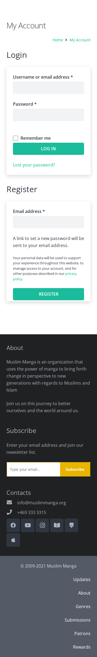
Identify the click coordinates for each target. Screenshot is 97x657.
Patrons (82, 633)
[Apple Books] (13, 540)
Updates (82, 579)
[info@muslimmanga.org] (11, 502)
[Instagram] (42, 525)
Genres (83, 606)
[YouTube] (27, 525)
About (84, 593)
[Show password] (14, 121)
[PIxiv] (71, 525)
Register (48, 294)
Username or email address (48, 77)
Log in (48, 149)
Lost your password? (34, 165)
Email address (38, 211)
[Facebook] (13, 525)
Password (34, 104)
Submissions (78, 620)
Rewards (82, 647)
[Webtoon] (57, 525)
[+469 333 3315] (11, 512)
